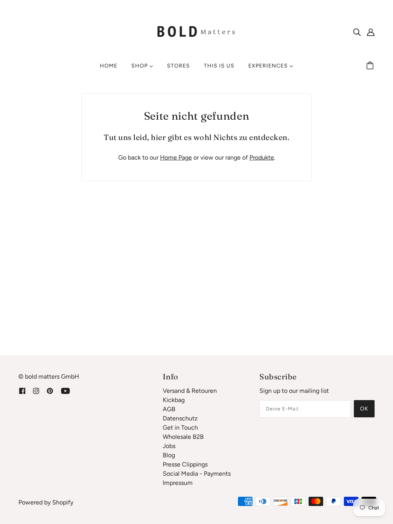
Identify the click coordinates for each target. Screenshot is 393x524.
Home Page (176, 157)
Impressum (178, 482)
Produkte (261, 157)
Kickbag (174, 400)
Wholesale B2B (183, 436)
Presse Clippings (185, 464)
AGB (169, 409)
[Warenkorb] (371, 66)
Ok (364, 408)
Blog (169, 455)
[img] (357, 32)
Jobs (169, 446)
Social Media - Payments (197, 473)
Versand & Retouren (190, 390)
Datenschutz (180, 418)
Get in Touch (180, 427)
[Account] (371, 32)
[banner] (196, 31)
